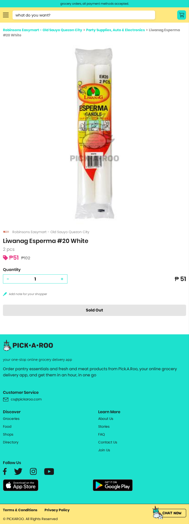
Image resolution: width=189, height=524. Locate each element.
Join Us (104, 450)
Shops (8, 434)
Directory (10, 442)
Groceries (11, 418)
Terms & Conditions (20, 510)
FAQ (101, 434)
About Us (105, 418)
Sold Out (94, 310)
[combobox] (84, 15)
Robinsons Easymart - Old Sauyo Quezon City (42, 30)
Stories (104, 426)
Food (7, 426)
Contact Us (107, 442)
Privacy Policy (57, 510)
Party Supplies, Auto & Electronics (115, 30)
